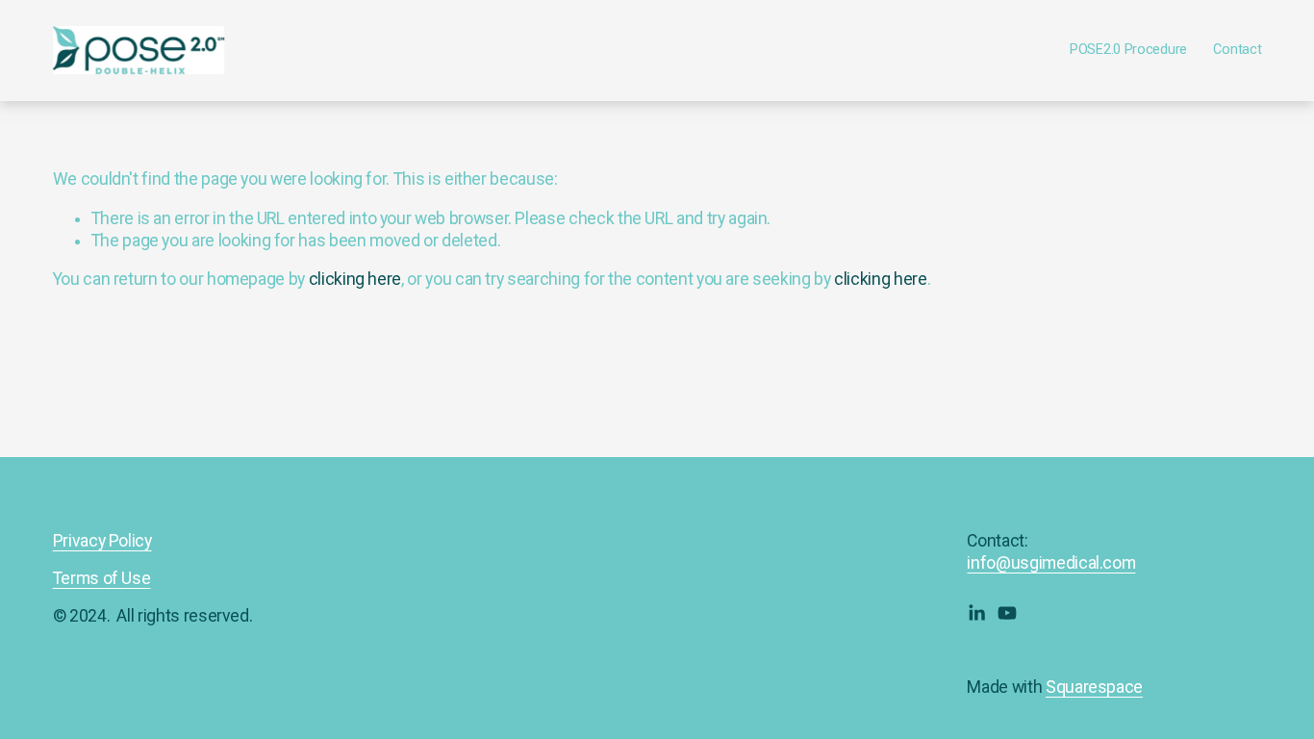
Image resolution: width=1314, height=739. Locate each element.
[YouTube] (1007, 613)
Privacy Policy (102, 540)
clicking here (355, 279)
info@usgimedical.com (1051, 563)
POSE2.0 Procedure (1128, 49)
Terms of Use (102, 578)
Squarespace (1094, 687)
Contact (1237, 49)
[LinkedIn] (976, 613)
